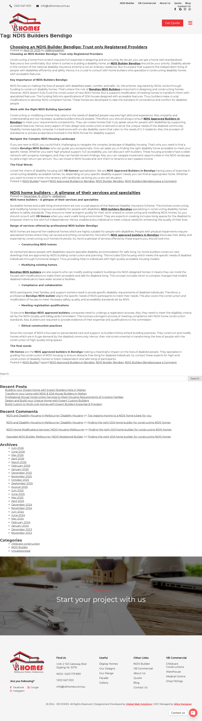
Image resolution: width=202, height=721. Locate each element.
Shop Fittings (174, 681)
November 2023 (21, 532)
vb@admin (59, 196)
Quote (177, 3)
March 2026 (18, 462)
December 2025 (21, 472)
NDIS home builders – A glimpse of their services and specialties (75, 192)
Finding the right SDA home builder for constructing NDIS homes (129, 422)
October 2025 (20, 479)
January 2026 (20, 469)
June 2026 (18, 451)
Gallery (103, 682)
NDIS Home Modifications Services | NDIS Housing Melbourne (45, 429)
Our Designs (107, 668)
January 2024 (20, 525)
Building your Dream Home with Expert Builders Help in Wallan (45, 390)
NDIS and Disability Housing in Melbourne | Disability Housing (44, 415)
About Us (165, 3)
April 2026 (17, 458)
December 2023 (21, 529)
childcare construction (25, 543)
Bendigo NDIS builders (25, 272)
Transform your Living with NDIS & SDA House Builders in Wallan (46, 393)
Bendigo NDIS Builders (104, 89)
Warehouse (173, 671)
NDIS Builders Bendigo (139, 181)
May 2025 (17, 497)
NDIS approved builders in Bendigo (135, 235)
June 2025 (18, 494)
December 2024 (21, 504)
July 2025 (17, 490)
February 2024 (20, 522)
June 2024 (18, 515)
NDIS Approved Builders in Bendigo (72, 181)
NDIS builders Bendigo (116, 209)
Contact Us (184, 6)
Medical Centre (175, 676)
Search (4, 373)
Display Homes (108, 663)
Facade (103, 678)
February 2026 (20, 465)
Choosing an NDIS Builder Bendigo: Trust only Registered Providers (78, 47)
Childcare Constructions (175, 665)
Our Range (106, 673)
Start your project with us (101, 599)
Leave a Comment (165, 181)
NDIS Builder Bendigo (125, 63)
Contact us (101, 591)
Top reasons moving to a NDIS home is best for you (120, 415)
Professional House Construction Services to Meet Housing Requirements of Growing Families (64, 397)
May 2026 (17, 455)
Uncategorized (20, 550)
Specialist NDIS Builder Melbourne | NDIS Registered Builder (44, 436)
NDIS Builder (127, 3)
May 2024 (17, 518)
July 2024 (17, 511)
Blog (188, 3)
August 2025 (19, 487)
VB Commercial (147, 3)
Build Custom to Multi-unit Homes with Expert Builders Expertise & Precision (53, 404)
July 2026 (17, 448)
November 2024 (21, 508)
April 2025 (17, 501)
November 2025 (21, 476)
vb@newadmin (54, 50)
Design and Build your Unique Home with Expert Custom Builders (47, 400)
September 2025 (22, 483)
